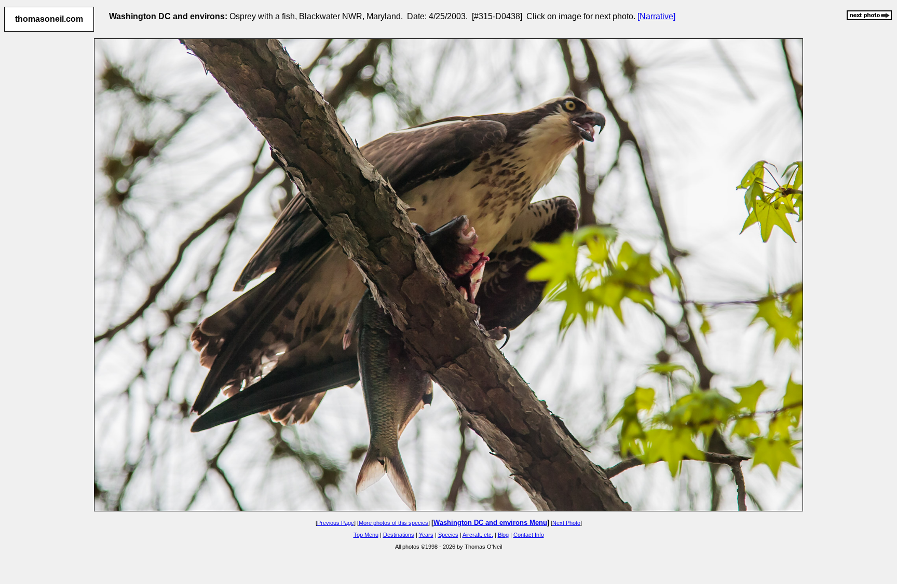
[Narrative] (656, 16)
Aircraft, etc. (478, 535)
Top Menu (366, 535)
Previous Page (335, 523)
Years (426, 535)
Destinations (398, 535)
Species (448, 535)
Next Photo (566, 523)
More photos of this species (393, 523)
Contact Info (528, 535)
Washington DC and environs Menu (490, 522)
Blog (503, 535)
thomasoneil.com (49, 19)
